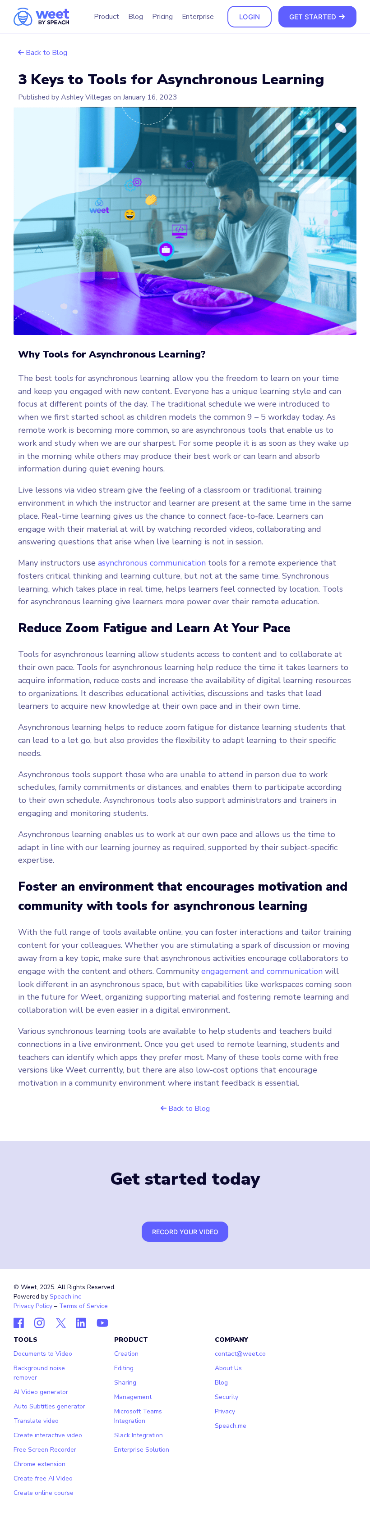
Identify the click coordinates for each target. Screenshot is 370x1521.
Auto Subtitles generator (49, 1406)
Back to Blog (45, 53)
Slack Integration (138, 1435)
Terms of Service (83, 1306)
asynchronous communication (152, 562)
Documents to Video (43, 1353)
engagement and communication (262, 971)
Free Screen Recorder (45, 1449)
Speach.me (230, 1425)
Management (133, 1397)
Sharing (125, 1382)
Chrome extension (39, 1464)
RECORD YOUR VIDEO (185, 1232)
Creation (126, 1353)
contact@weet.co (240, 1353)
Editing (124, 1368)
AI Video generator (41, 1392)
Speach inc (65, 1296)
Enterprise (198, 16)
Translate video (36, 1421)
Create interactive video (48, 1435)
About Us (228, 1368)
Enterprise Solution (141, 1449)
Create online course (44, 1493)
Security (226, 1397)
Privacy (225, 1411)
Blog (135, 16)
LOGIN (249, 17)
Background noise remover (39, 1373)
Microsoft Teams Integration (138, 1416)
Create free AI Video (43, 1478)
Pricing (162, 16)
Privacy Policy (33, 1306)
